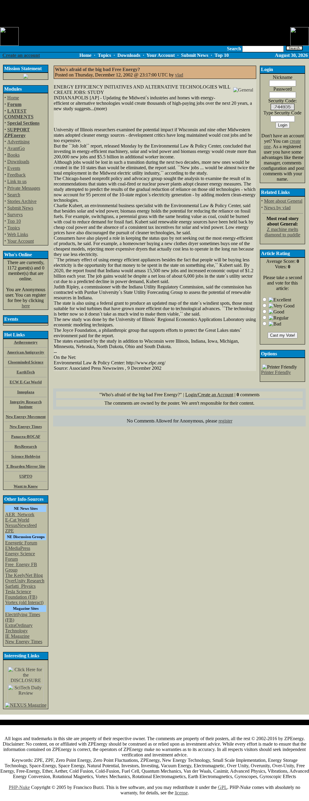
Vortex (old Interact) (24, 602)
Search (13, 194)
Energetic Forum (21, 542)
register (225, 420)
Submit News (20, 207)
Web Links (17, 234)
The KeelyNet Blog (24, 575)
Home (13, 97)
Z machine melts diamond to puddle (282, 232)
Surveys (15, 214)
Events (13, 168)
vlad (179, 74)
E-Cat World (17, 519)
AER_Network (19, 514)
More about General (283, 201)
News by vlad (277, 207)
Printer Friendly (276, 372)
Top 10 (14, 221)
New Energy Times (23, 641)
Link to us (17, 181)
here (26, 305)
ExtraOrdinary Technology (19, 628)
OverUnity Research (24, 580)
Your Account (20, 241)
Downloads (18, 161)
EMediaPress (17, 548)
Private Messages (23, 188)
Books (13, 154)
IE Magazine (17, 636)
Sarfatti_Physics (20, 586)
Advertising (18, 141)
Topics (13, 227)
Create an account (21, 55)
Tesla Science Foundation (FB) (21, 594)
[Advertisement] (154, 13)
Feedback (16, 174)
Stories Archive (22, 201)
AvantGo (16, 148)
